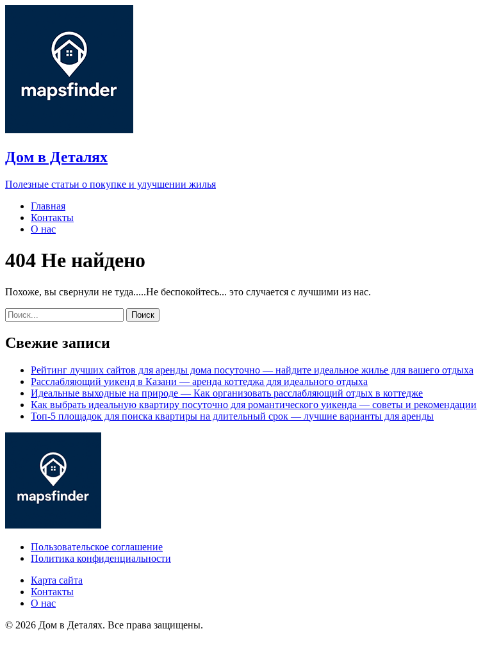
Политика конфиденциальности (101, 558)
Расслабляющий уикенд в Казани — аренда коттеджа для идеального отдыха (199, 381)
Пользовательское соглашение (97, 546)
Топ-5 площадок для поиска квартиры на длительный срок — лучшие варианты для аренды (232, 416)
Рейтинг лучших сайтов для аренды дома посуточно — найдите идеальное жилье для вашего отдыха (252, 370)
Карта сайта (57, 580)
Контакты (52, 217)
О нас (43, 229)
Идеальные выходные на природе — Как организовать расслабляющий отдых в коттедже (227, 393)
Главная (48, 206)
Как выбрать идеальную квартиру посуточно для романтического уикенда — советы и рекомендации (254, 404)
